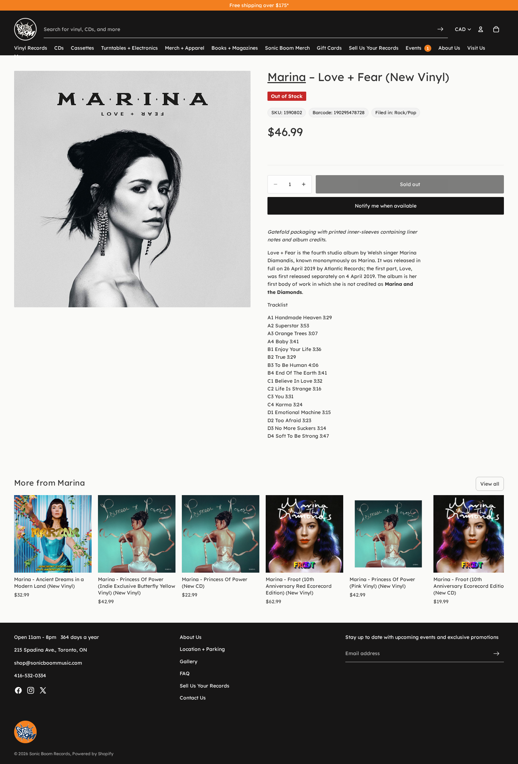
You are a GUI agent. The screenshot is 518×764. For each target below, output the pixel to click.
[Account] (480, 29)
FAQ (185, 673)
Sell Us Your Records (204, 685)
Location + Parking (202, 649)
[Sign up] (496, 653)
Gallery (188, 661)
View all (489, 484)
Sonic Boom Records (49, 753)
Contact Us (193, 698)
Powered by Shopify (92, 753)
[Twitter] (43, 690)
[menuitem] (20, 56)
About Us (191, 637)
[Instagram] (30, 690)
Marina (286, 77)
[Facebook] (18, 690)
